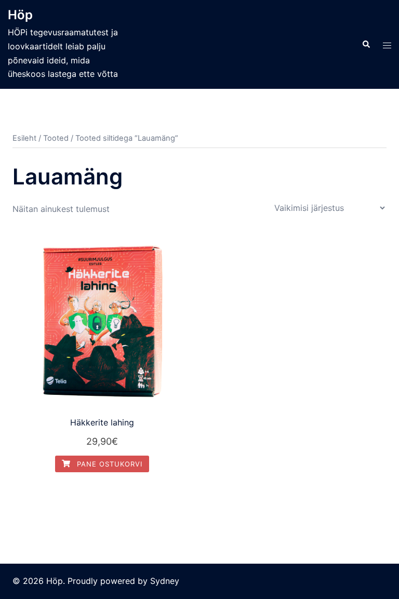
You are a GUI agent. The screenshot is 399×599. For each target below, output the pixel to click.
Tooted (56, 138)
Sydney (164, 581)
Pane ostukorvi (108, 464)
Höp (20, 14)
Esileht (24, 138)
